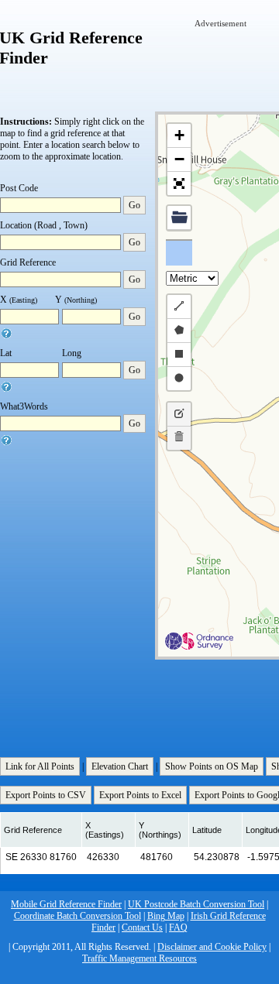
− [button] (179, 159)
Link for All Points (39, 766)
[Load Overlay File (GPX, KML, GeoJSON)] (179, 218)
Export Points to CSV (45, 795)
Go (134, 205)
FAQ (178, 927)
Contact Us (142, 927)
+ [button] (179, 135)
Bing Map (165, 915)
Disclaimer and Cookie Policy (212, 946)
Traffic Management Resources (139, 958)
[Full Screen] (179, 183)
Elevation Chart (119, 766)
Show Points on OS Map (211, 766)
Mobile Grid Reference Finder (66, 904)
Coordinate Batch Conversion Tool (77, 915)
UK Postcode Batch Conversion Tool (196, 904)
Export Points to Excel (140, 795)
